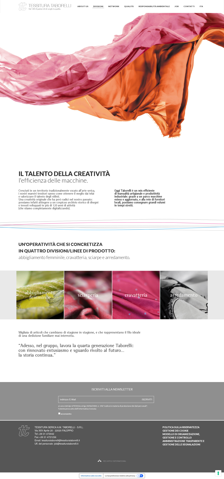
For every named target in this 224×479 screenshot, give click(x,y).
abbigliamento (40, 293)
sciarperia (88, 295)
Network (113, 6)
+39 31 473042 (46, 433)
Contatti (189, 6)
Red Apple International (114, 461)
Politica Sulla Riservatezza (181, 427)
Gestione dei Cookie (175, 430)
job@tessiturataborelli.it (66, 443)
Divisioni (98, 6)
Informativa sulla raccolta (91, 476)
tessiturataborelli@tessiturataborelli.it (61, 440)
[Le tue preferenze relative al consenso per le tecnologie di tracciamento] (218, 473)
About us (82, 6)
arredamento (184, 295)
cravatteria (136, 295)
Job (177, 6)
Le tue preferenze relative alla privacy (120, 476)
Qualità (129, 6)
